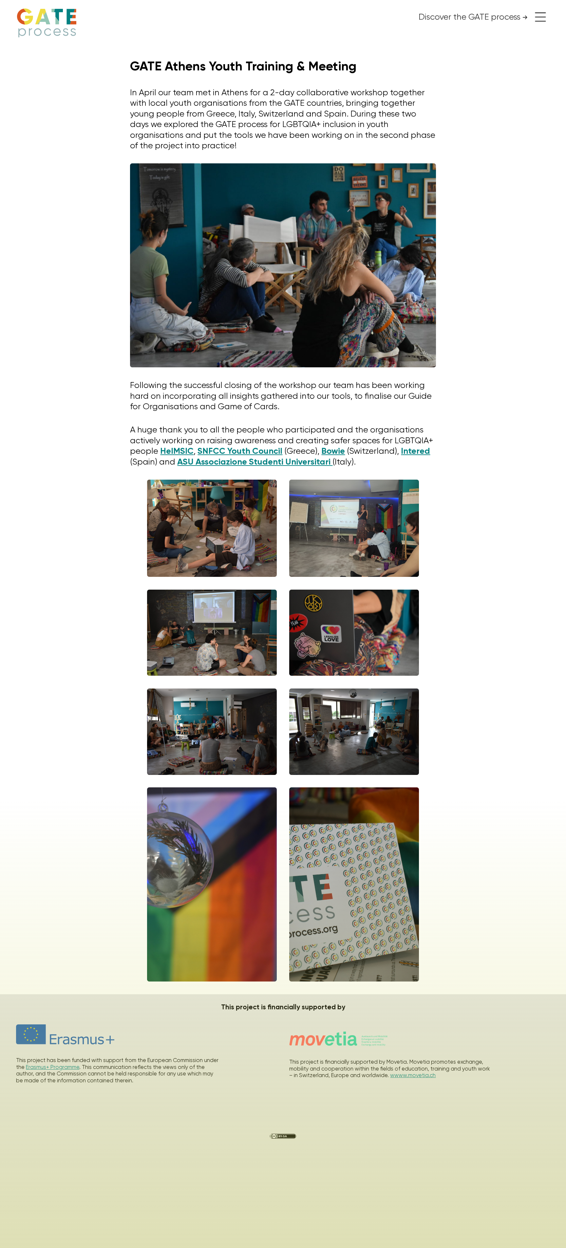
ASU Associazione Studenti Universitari (254, 461)
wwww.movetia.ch (413, 1075)
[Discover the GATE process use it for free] (538, 17)
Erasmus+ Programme (52, 1067)
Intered (415, 451)
